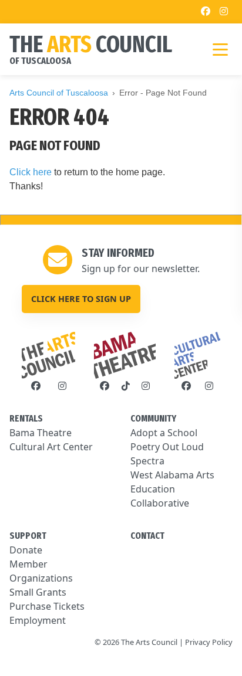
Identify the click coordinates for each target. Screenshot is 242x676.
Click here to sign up (81, 298)
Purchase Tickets (47, 606)
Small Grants (37, 592)
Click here (30, 172)
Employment (37, 620)
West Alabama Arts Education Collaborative (172, 488)
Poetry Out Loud (167, 446)
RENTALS (26, 418)
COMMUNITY (153, 418)
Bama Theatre (40, 432)
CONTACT (147, 535)
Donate (25, 549)
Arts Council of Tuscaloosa (58, 92)
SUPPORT (27, 535)
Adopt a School (163, 432)
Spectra (147, 460)
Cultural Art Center (51, 446)
